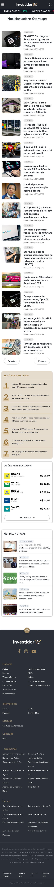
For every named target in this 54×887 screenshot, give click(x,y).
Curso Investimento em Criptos (12, 816)
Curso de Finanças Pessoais (10, 833)
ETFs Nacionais (9, 681)
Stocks (5, 709)
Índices (31, 677)
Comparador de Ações (12, 762)
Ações (5, 669)
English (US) (22, 874)
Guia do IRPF (33, 787)
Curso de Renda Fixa (37, 814)
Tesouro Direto (9, 677)
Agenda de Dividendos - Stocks (13, 780)
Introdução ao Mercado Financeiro (38, 824)
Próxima (42, 361)
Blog (4, 738)
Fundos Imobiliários (36, 669)
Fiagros (5, 673)
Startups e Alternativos (12, 726)
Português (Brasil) (8, 874)
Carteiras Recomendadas (13, 754)
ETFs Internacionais (36, 681)
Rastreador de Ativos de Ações (39, 764)
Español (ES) (33, 874)
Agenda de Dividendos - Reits (38, 780)
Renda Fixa (7, 685)
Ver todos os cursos (37, 831)
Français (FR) (46, 874)
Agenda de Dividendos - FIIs (38, 772)
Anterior (12, 361)
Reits (30, 709)
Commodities (33, 713)
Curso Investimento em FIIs (40, 806)
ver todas (25, 517)
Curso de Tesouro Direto (13, 822)
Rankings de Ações (10, 758)
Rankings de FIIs (35, 758)
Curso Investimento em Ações (12, 808)
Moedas (5, 713)
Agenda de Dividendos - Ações (13, 772)
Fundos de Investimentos (39, 685)
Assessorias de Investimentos (9, 691)
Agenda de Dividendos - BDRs (13, 789)
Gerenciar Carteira (36, 754)
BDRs (30, 673)
